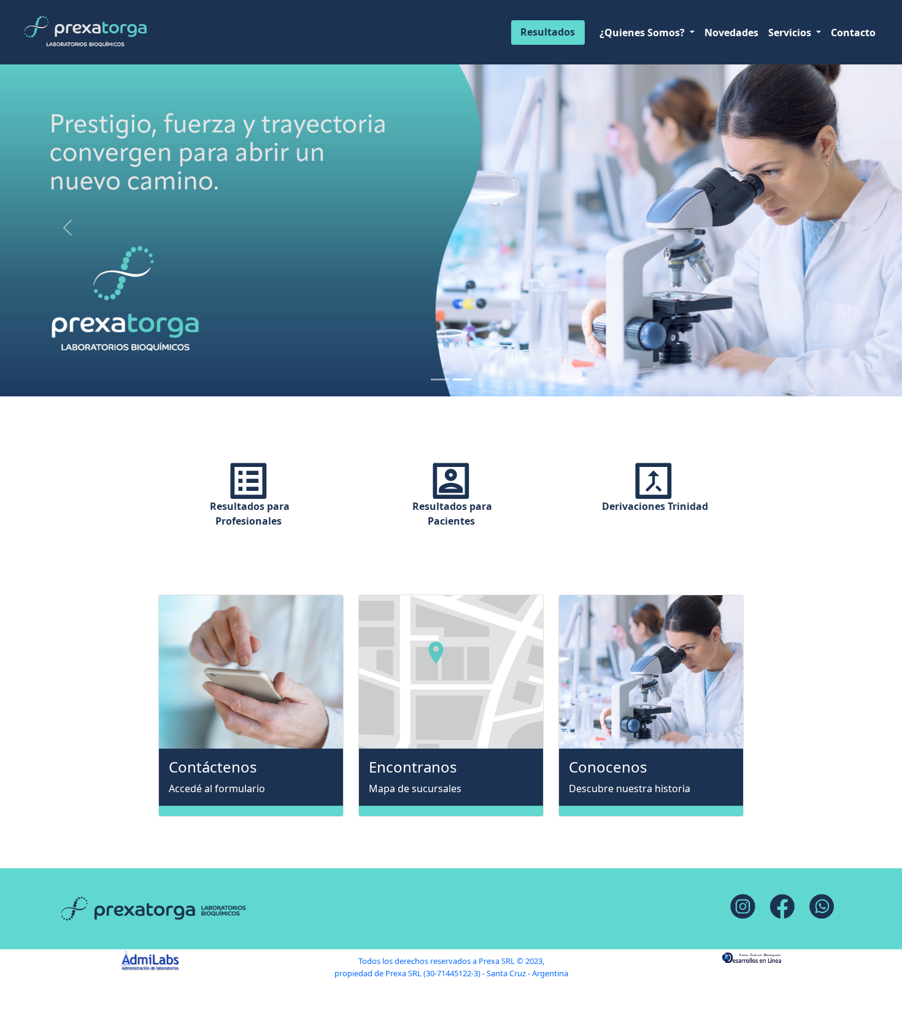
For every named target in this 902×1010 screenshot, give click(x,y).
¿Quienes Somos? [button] (643, 32)
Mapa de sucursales (415, 788)
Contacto (853, 32)
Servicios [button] (791, 32)
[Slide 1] (440, 379)
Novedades (731, 32)
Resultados (547, 32)
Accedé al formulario (217, 788)
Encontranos (413, 767)
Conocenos (608, 767)
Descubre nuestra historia (629, 788)
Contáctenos (213, 767)
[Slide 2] (462, 379)
